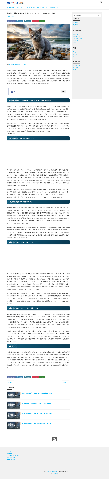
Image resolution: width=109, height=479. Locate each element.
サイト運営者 (11, 457)
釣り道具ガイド (42, 8)
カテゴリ (76, 40)
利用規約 (9, 453)
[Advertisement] (38, 155)
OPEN (63, 91)
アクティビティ (77, 38)
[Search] (99, 15)
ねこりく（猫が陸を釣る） (51, 471)
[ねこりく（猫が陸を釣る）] (15, 3)
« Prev (10, 382)
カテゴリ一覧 (30, 8)
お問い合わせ (11, 459)
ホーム (9, 451)
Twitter (20, 21)
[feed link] (54, 439)
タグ (74, 42)
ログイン (76, 23)
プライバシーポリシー (14, 455)
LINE (43, 21)
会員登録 (76, 25)
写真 (74, 52)
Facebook (11, 21)
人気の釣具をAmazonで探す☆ (18, 64)
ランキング (76, 66)
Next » (65, 382)
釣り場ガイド (54, 8)
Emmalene (55, 473)
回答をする (20, 8)
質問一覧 (76, 34)
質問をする (10, 8)
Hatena (28, 21)
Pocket (36, 21)
